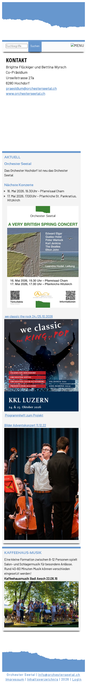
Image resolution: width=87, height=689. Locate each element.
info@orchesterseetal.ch (59, 675)
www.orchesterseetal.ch (25, 93)
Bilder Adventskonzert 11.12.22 (25, 425)
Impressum (14, 679)
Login (77, 679)
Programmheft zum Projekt (24, 415)
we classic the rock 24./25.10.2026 (28, 316)
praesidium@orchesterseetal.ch (31, 88)
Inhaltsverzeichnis (42, 679)
